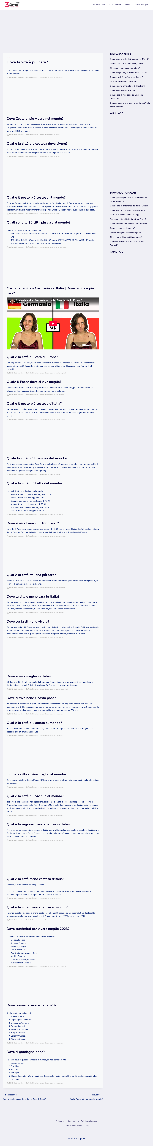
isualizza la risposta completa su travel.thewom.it (49, 966)
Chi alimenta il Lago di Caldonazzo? (126, 237)
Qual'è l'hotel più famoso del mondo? (86, 1097)
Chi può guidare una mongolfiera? (125, 68)
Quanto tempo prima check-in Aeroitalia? (128, 223)
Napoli (128, 4)
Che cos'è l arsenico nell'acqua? (124, 81)
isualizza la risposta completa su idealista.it (48, 474)
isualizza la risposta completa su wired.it (46, 135)
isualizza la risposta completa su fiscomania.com (49, 536)
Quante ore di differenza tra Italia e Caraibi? (129, 206)
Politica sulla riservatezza (67, 1121)
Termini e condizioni (73, 1125)
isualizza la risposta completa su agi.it (46, 213)
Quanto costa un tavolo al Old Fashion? (127, 86)
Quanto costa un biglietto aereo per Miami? (129, 59)
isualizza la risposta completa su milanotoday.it (49, 419)
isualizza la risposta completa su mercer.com (48, 920)
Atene (110, 4)
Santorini (119, 4)
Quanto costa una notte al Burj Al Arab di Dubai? (24, 1097)
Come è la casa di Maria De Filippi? (125, 215)
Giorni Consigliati (141, 4)
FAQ (8, 57)
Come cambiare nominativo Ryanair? (126, 63)
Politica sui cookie (89, 1121)
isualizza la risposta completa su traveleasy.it (48, 735)
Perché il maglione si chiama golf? (125, 232)
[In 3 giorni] (12, 4)
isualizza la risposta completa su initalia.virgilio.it (49, 373)
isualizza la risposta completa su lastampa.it (48, 815)
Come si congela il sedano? (122, 228)
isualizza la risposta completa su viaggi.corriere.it (49, 247)
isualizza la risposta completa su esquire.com (48, 395)
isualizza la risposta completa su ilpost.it (46, 156)
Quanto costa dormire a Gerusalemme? (128, 210)
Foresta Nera (99, 4)
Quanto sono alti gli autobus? (123, 90)
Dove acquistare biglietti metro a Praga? (128, 219)
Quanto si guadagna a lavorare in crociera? (129, 72)
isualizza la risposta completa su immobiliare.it (49, 77)
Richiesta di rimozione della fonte (20, 77)
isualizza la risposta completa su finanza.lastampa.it (50, 689)
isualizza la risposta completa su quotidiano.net (49, 588)
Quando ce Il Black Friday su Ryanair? (126, 77)
